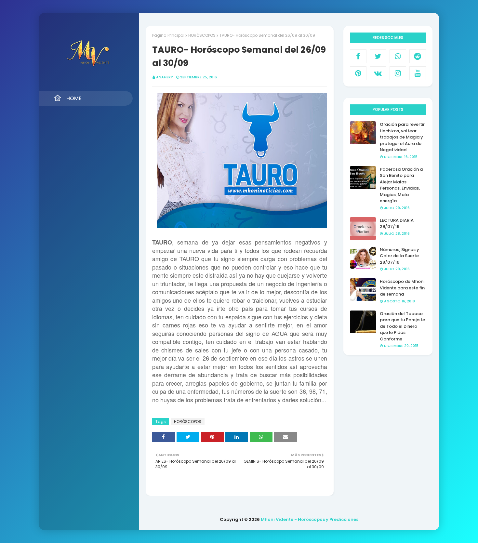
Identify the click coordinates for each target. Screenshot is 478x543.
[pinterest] (358, 73)
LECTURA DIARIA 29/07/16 (397, 223)
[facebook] (358, 56)
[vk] (378, 73)
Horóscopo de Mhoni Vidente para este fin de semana (402, 287)
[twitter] (378, 56)
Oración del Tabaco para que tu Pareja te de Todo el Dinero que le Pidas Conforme (402, 326)
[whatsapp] (398, 56)
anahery (164, 77)
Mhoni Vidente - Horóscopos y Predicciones (309, 519)
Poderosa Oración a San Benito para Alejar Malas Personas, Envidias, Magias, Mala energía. (401, 185)
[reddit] (417, 56)
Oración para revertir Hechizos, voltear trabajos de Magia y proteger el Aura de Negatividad (402, 137)
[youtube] (417, 73)
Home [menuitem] (73, 98)
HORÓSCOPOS (202, 35)
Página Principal (168, 35)
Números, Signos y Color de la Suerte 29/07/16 (399, 255)
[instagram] (398, 73)
